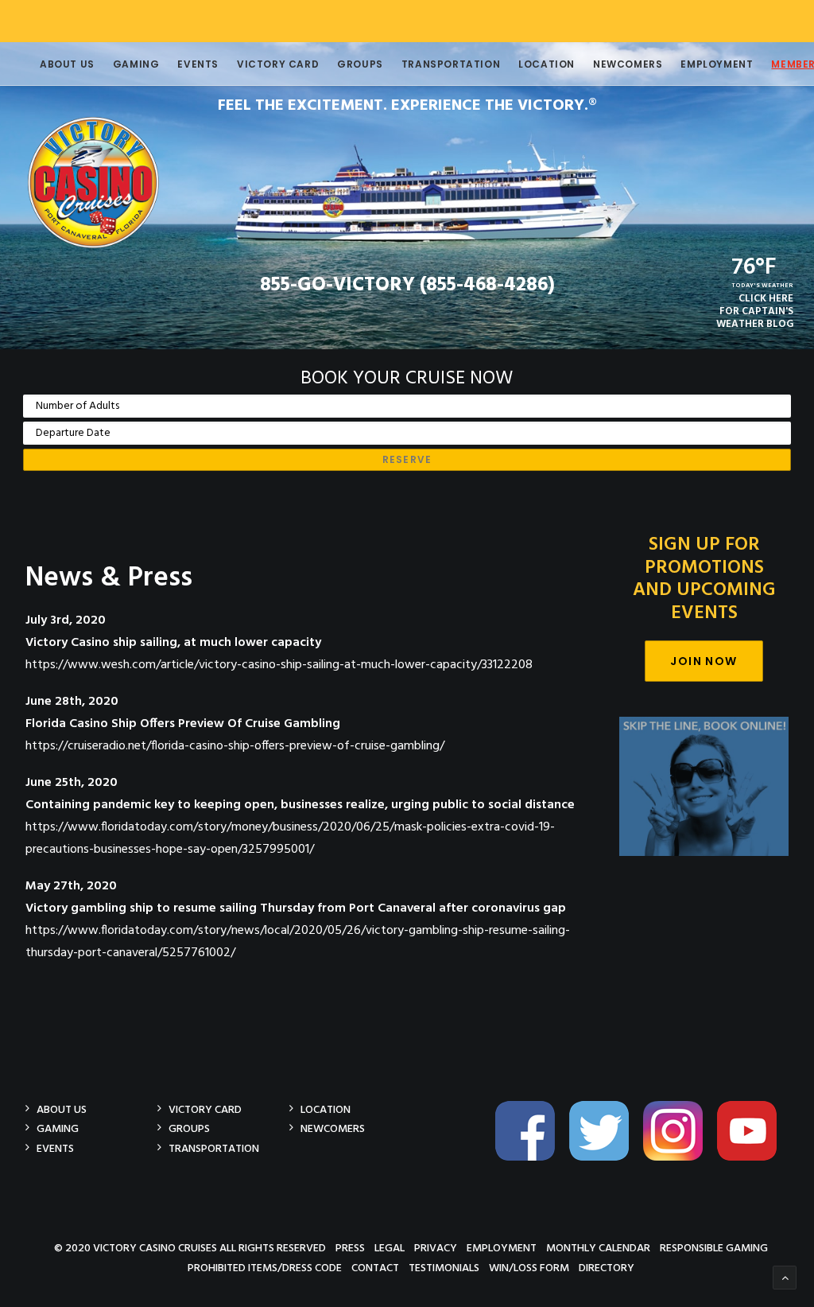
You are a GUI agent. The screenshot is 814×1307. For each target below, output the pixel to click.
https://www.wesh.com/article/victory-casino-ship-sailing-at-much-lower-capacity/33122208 (279, 665)
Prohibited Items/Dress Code (265, 1267)
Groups (360, 64)
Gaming (136, 64)
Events (198, 64)
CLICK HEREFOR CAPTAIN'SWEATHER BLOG (754, 311)
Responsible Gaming (714, 1247)
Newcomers (627, 64)
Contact (375, 1267)
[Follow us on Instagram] (679, 1158)
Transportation (450, 64)
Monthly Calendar (598, 1247)
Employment (716, 64)
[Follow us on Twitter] (605, 1158)
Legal (389, 1247)
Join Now (703, 661)
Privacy (435, 1247)
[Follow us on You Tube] (753, 1158)
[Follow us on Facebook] (531, 1158)
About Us (67, 64)
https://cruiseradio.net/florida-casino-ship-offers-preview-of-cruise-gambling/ (234, 746)
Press (350, 1247)
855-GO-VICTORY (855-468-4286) (407, 285)
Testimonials (444, 1267)
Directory (606, 1267)
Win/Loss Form (529, 1267)
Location (546, 64)
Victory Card (278, 64)
